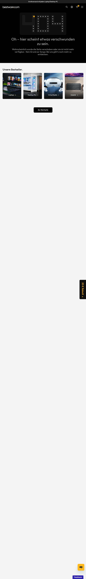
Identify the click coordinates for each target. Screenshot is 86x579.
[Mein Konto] (72, 7)
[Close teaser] (82, 297)
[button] (82, 289)
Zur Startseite (43, 110)
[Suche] (66, 7)
